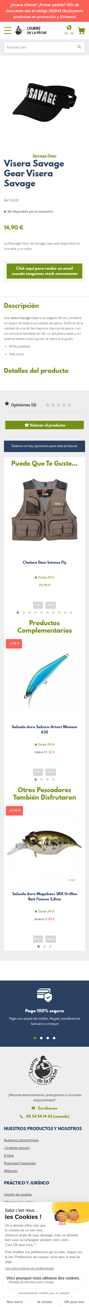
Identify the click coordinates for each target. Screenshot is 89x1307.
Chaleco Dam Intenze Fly (44, 532)
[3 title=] (58, 404)
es (66, 33)
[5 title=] (69, 404)
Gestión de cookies (18, 1195)
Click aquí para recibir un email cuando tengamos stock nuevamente (45, 270)
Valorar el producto (44, 425)
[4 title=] (63, 404)
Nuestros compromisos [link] (21, 1140)
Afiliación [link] (11, 1171)
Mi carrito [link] (81, 30)
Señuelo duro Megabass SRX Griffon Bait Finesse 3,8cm (44, 866)
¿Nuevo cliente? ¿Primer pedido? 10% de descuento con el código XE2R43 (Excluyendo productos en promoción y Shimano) (45, 11)
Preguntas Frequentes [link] (20, 1163)
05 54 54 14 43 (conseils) (47, 1116)
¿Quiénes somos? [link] (17, 1148)
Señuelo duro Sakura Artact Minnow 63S (44, 699)
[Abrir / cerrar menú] (7, 30)
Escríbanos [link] (47, 1108)
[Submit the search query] (79, 47)
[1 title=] (47, 404)
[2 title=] (52, 404)
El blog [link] (9, 1156)
